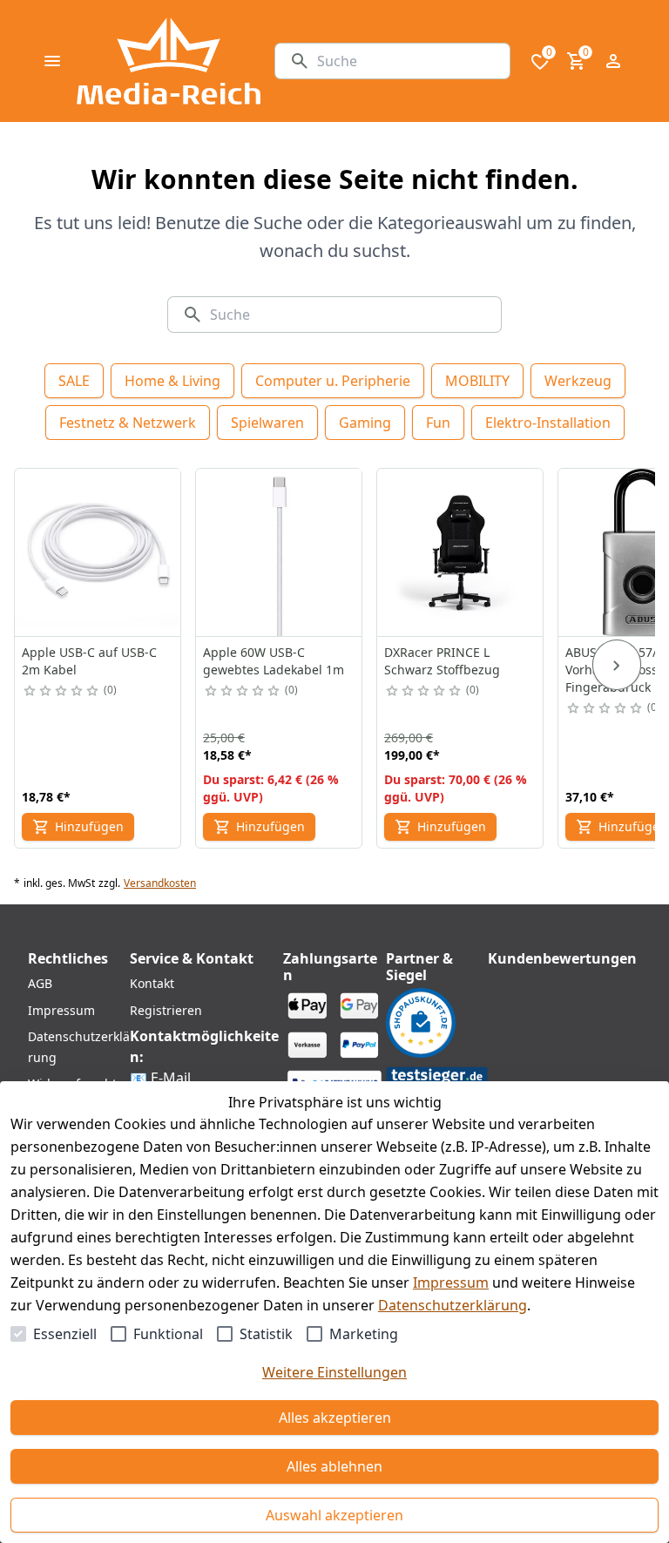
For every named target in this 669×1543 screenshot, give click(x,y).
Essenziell (65, 1333)
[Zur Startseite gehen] (168, 61)
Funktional (168, 1333)
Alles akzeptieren (335, 1417)
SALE (74, 380)
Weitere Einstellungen (334, 1372)
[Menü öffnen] (52, 61)
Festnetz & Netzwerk (127, 422)
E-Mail (171, 1077)
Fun (438, 422)
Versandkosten (160, 883)
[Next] (616, 665)
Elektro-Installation (548, 422)
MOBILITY (477, 380)
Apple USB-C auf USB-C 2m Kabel (89, 661)
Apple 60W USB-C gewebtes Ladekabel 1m (273, 661)
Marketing (363, 1333)
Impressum (451, 1282)
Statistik (266, 1333)
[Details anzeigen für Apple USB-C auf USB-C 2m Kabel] (98, 552)
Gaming (365, 422)
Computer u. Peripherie (332, 380)
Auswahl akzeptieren (334, 1515)
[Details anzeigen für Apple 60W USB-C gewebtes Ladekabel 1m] (279, 552)
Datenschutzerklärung (452, 1305)
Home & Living (172, 380)
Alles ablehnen (334, 1466)
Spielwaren (267, 422)
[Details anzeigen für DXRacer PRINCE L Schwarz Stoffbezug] (460, 552)
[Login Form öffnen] (613, 61)
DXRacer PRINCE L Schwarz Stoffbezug (442, 661)
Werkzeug (578, 380)
